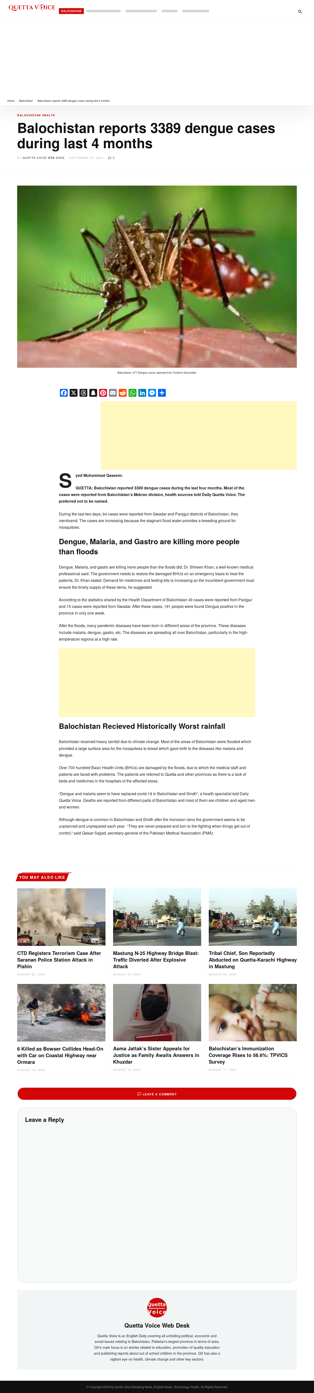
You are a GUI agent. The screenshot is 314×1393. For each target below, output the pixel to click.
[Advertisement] (157, 59)
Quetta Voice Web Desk (44, 158)
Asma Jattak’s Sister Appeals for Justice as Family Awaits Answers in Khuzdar (156, 1055)
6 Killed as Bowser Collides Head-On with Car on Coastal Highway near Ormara (60, 1055)
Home (10, 101)
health (48, 115)
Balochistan (71, 11)
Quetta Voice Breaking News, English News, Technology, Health (156, 1387)
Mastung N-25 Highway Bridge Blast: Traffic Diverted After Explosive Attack (156, 959)
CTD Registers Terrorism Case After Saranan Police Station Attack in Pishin (59, 959)
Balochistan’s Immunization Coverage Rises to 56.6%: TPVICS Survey (248, 1055)
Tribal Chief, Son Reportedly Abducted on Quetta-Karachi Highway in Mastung (253, 959)
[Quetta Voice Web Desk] (157, 1307)
